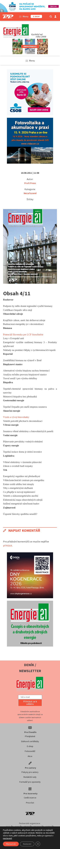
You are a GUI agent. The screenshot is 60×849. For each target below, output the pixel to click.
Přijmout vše (11, 844)
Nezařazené (30, 193)
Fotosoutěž (30, 751)
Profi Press (30, 183)
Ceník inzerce (30, 797)
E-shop (30, 746)
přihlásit (7, 545)
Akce (30, 756)
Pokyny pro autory (30, 772)
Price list (30, 802)
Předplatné (30, 736)
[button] (30, 702)
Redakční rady (30, 777)
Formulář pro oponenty (30, 781)
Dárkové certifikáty (30, 741)
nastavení (7, 838)
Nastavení (27, 844)
